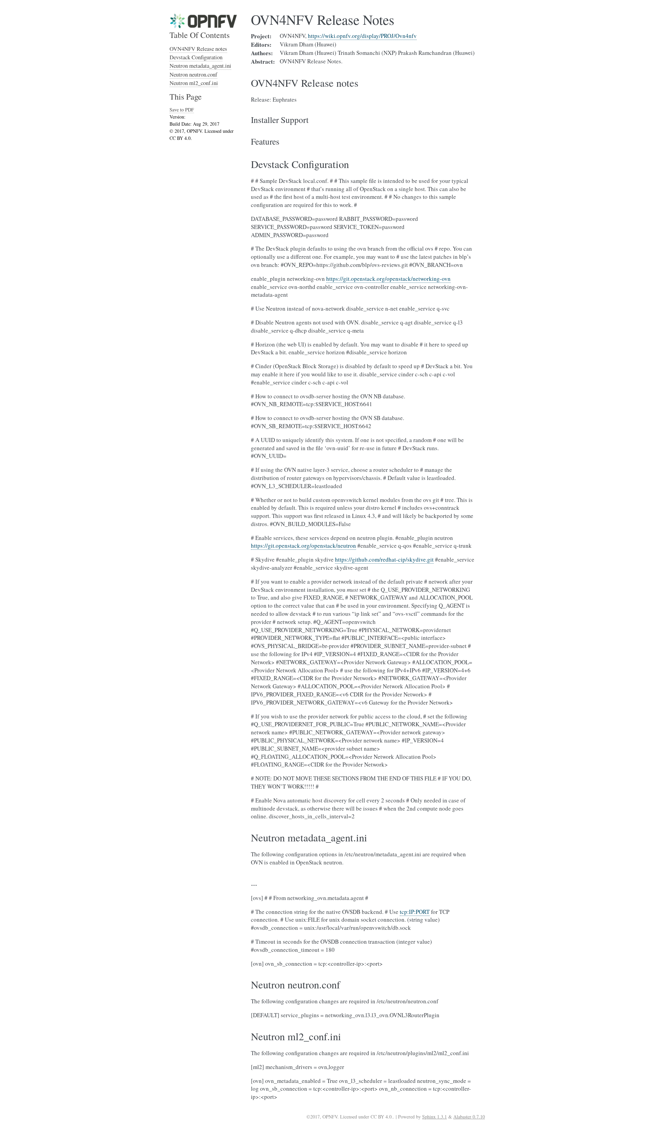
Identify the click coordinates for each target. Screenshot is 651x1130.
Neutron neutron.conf (193, 74)
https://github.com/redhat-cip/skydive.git (384, 559)
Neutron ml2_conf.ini (194, 83)
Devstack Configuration (196, 57)
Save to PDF (182, 109)
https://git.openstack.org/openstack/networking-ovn (388, 278)
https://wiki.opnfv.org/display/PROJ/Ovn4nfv (362, 36)
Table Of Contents (200, 34)
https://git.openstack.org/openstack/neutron (303, 545)
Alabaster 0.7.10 (469, 1116)
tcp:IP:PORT (415, 912)
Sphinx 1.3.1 (434, 1116)
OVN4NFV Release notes (198, 49)
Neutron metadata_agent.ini (200, 65)
